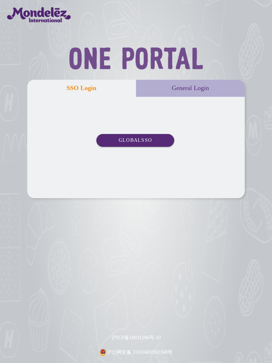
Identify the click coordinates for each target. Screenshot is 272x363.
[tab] (81, 88)
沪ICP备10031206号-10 (136, 337)
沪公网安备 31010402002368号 (139, 352)
